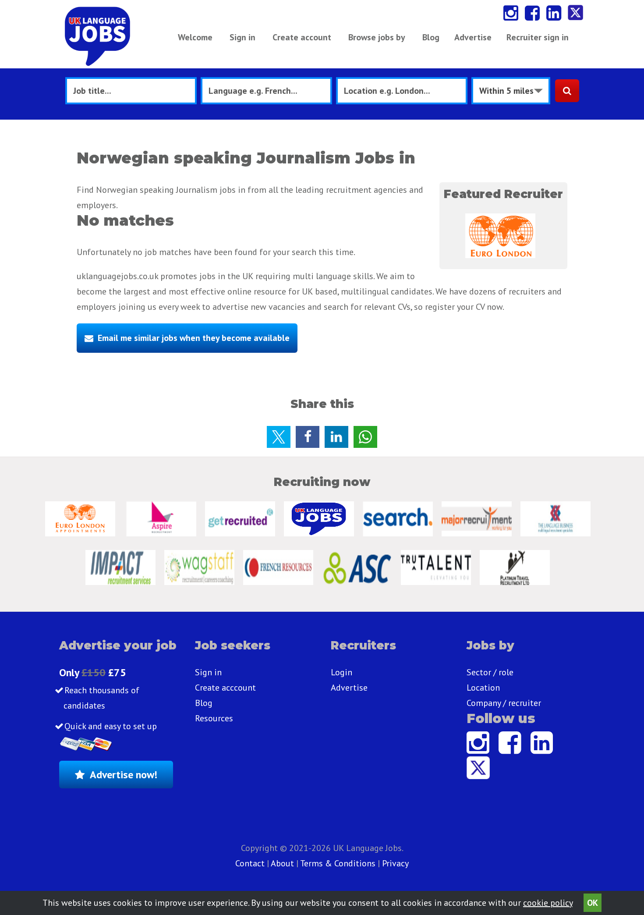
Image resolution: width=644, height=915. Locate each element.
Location (483, 687)
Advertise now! (123, 774)
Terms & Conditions (337, 863)
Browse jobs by (376, 37)
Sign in (242, 37)
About (282, 863)
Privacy (395, 863)
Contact (251, 863)
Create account (301, 37)
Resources (214, 718)
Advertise (473, 37)
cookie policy (548, 902)
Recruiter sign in (537, 37)
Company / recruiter (504, 703)
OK (592, 902)
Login (341, 672)
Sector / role (490, 672)
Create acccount (225, 687)
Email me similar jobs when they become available (194, 338)
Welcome (195, 37)
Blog (430, 37)
